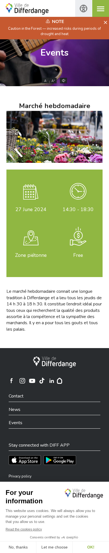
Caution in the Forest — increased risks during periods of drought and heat (54, 31)
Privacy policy (20, 476)
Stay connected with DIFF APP (39, 445)
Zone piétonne (31, 255)
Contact (16, 396)
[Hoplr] (59, 381)
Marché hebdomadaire (54, 105)
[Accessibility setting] (83, 8)
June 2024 (30, 209)
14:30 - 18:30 (78, 209)
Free (78, 255)
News (14, 409)
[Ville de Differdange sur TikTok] (42, 381)
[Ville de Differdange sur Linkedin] (52, 381)
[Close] (105, 23)
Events (54, 53)
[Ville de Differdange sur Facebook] (11, 381)
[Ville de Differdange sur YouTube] (32, 381)
